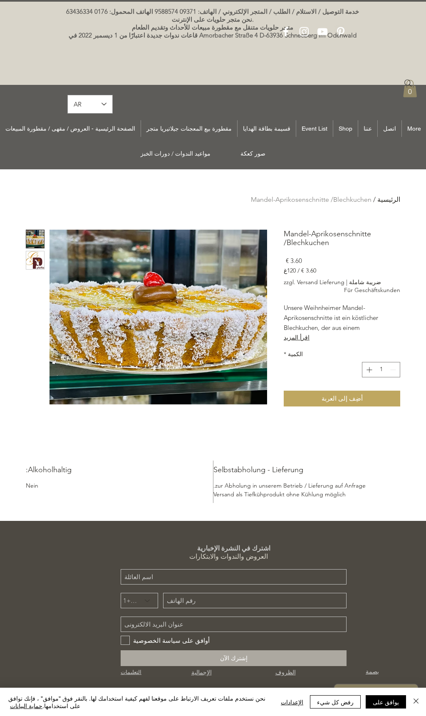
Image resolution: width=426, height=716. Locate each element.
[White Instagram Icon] (304, 31)
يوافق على (386, 702)
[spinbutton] (381, 369)
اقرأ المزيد (297, 337)
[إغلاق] (416, 701)
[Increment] (368, 369)
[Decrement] (394, 369)
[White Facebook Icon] (286, 31)
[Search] (408, 83)
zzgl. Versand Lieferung (314, 282)
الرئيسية (388, 199)
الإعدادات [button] (292, 702)
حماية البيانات (26, 705)
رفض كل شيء (335, 702)
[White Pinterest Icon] (340, 31)
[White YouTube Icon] (322, 31)
